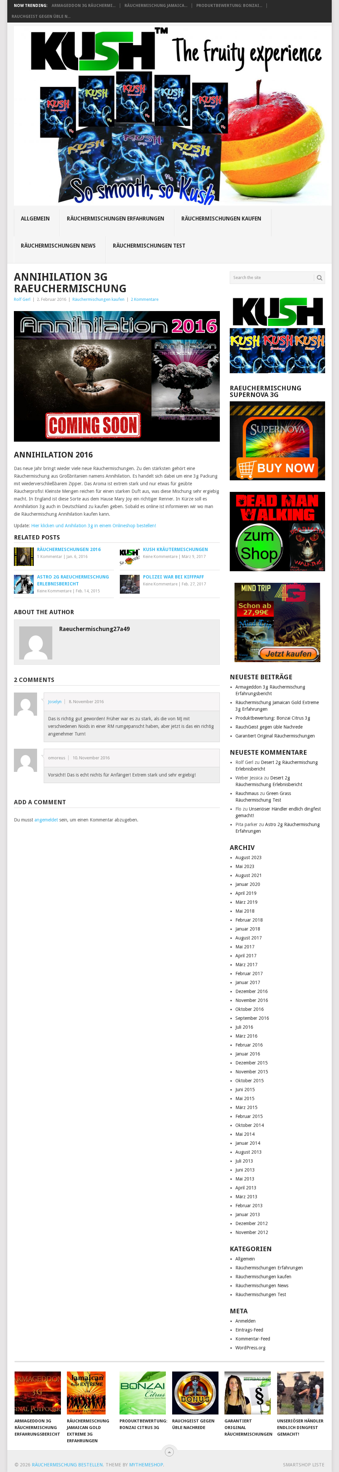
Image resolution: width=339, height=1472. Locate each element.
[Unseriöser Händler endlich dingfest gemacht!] (300, 1393)
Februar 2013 (249, 1205)
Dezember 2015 (251, 1062)
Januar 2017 (247, 982)
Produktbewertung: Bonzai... (229, 5)
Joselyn (55, 701)
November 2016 (251, 1000)
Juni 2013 (245, 1170)
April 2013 (246, 1187)
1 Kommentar (49, 556)
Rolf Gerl (22, 299)
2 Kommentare (145, 299)
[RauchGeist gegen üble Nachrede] (195, 1393)
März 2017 (246, 964)
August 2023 (248, 857)
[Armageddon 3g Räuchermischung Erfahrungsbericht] (38, 1393)
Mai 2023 (245, 866)
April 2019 (246, 893)
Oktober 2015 (249, 1080)
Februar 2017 (249, 973)
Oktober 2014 (249, 1125)
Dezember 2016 (251, 991)
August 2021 (248, 875)
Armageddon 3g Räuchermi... (84, 5)
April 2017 (246, 955)
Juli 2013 (244, 1161)
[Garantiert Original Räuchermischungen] (247, 1393)
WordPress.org (250, 1347)
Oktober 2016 (249, 1009)
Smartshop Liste (303, 1464)
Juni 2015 (245, 1089)
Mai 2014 (245, 1134)
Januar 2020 (247, 884)
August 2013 (248, 1152)
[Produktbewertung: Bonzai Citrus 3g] (143, 1393)
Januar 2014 (247, 1143)
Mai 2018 (245, 911)
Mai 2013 (245, 1178)
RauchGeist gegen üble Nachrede (269, 727)
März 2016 (246, 1036)
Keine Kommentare (160, 556)
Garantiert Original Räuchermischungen (275, 735)
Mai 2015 (245, 1098)
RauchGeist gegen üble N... (41, 16)
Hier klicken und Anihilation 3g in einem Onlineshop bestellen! (93, 525)
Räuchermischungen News (58, 246)
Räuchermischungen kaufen (221, 219)
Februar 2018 (249, 920)
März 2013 (246, 1196)
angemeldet (46, 819)
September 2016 (252, 1018)
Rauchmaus (247, 793)
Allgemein (35, 219)
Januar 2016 (247, 1053)
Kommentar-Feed (252, 1338)
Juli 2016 (244, 1027)
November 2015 (251, 1071)
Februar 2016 (249, 1045)
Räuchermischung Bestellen (67, 1464)
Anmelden (245, 1321)
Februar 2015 (249, 1116)
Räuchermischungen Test (149, 246)
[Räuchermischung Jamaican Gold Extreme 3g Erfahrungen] (90, 1393)
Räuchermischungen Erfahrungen (115, 219)
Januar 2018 (247, 929)
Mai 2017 (245, 946)
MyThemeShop (146, 1464)
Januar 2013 (247, 1214)
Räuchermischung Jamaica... (155, 5)
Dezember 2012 (251, 1223)
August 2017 (248, 937)
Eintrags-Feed (249, 1330)
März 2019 (246, 902)
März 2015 (246, 1107)
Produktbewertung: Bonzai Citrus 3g (272, 718)
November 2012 (251, 1232)
